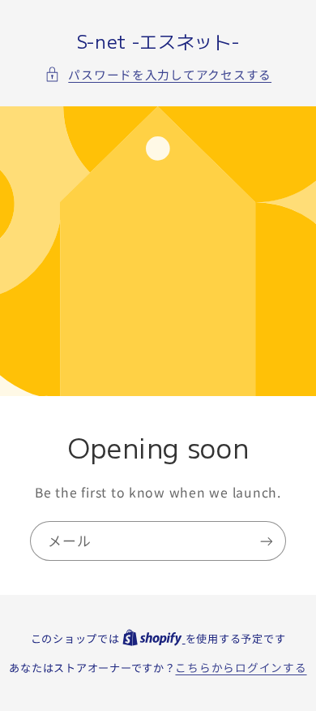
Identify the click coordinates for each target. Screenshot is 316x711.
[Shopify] (153, 638)
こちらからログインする (240, 667)
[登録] (266, 541)
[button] (158, 74)
